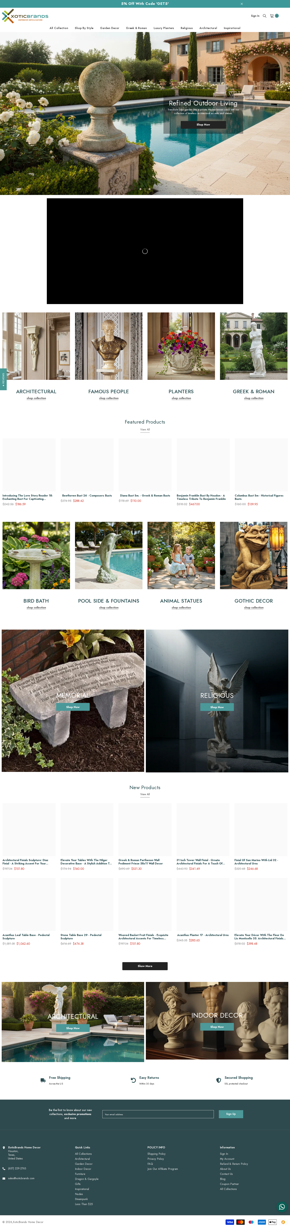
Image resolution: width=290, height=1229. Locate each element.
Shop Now (203, 128)
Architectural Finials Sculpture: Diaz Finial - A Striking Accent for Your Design (25, 862)
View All (145, 429)
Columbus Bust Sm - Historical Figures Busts (259, 497)
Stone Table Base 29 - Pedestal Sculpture (81, 936)
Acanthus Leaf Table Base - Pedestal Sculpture (26, 936)
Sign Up (231, 1114)
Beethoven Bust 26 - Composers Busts (87, 495)
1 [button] (140, 189)
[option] (145, 113)
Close (241, 3)
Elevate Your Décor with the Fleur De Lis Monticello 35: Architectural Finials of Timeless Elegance (259, 936)
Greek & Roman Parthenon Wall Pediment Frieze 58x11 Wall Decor (140, 862)
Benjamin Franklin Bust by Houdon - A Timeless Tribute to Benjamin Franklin (201, 497)
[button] (18, 113)
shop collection (36, 398)
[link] (36, 346)
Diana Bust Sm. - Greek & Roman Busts (145, 495)
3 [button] (150, 189)
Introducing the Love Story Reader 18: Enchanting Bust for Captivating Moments (28, 497)
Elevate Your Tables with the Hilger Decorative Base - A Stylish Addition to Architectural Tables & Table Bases (86, 862)
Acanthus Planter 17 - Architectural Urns (203, 935)
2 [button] (145, 189)
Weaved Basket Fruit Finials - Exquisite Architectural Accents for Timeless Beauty (143, 936)
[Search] (264, 15)
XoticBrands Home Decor (28, 1222)
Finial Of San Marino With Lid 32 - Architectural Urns (256, 862)
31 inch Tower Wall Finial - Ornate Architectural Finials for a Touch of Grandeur (200, 862)
